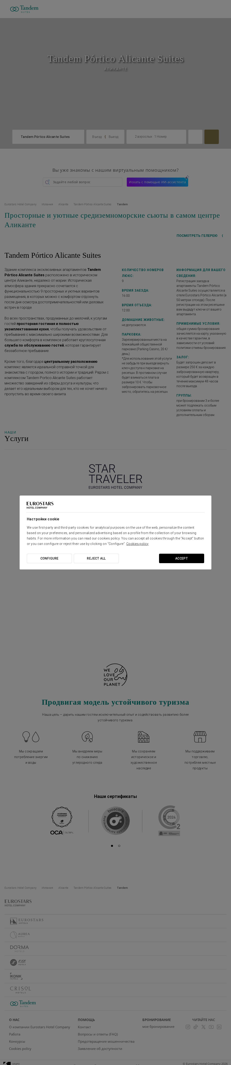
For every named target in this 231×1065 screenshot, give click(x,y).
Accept (181, 558)
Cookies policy (137, 544)
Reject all (96, 558)
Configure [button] (49, 558)
